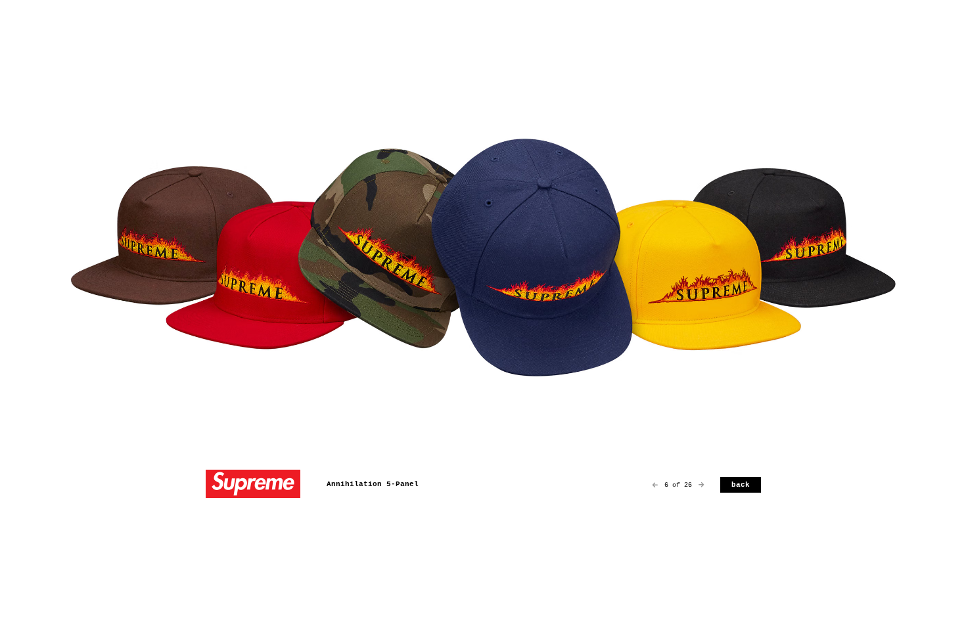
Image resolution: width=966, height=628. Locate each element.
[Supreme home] (253, 485)
